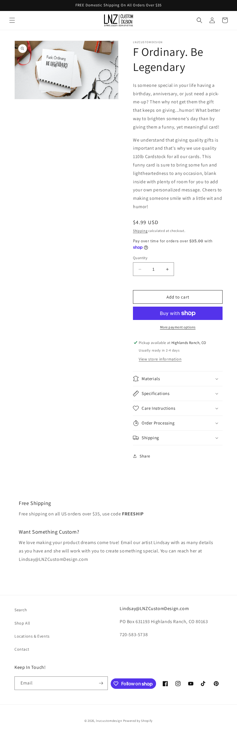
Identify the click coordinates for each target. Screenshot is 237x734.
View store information (160, 359)
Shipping (140, 230)
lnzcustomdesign (109, 721)
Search (20, 609)
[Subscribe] (101, 683)
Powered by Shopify (138, 721)
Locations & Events (32, 636)
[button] (12, 20)
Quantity (140, 257)
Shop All (22, 623)
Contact (21, 649)
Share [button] (145, 456)
